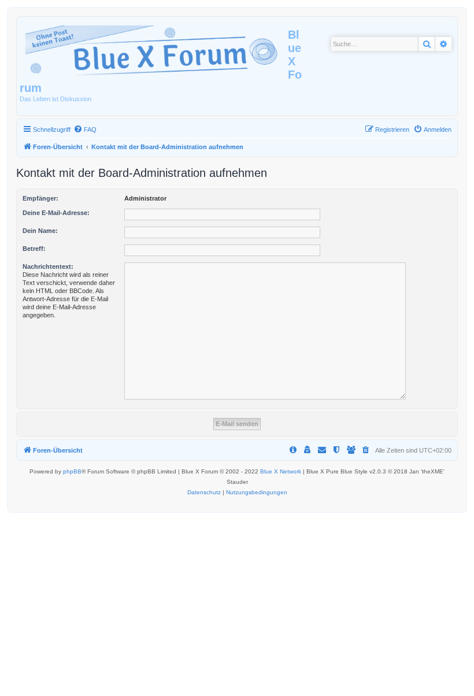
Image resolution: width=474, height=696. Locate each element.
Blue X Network (280, 471)
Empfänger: (40, 198)
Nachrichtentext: (48, 266)
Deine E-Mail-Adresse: (56, 212)
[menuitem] (85, 129)
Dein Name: (40, 230)
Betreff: (34, 248)
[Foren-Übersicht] (154, 48)
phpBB (72, 471)
